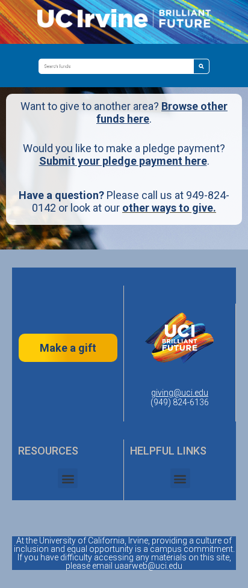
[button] (68, 478)
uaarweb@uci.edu (148, 566)
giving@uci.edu (179, 392)
